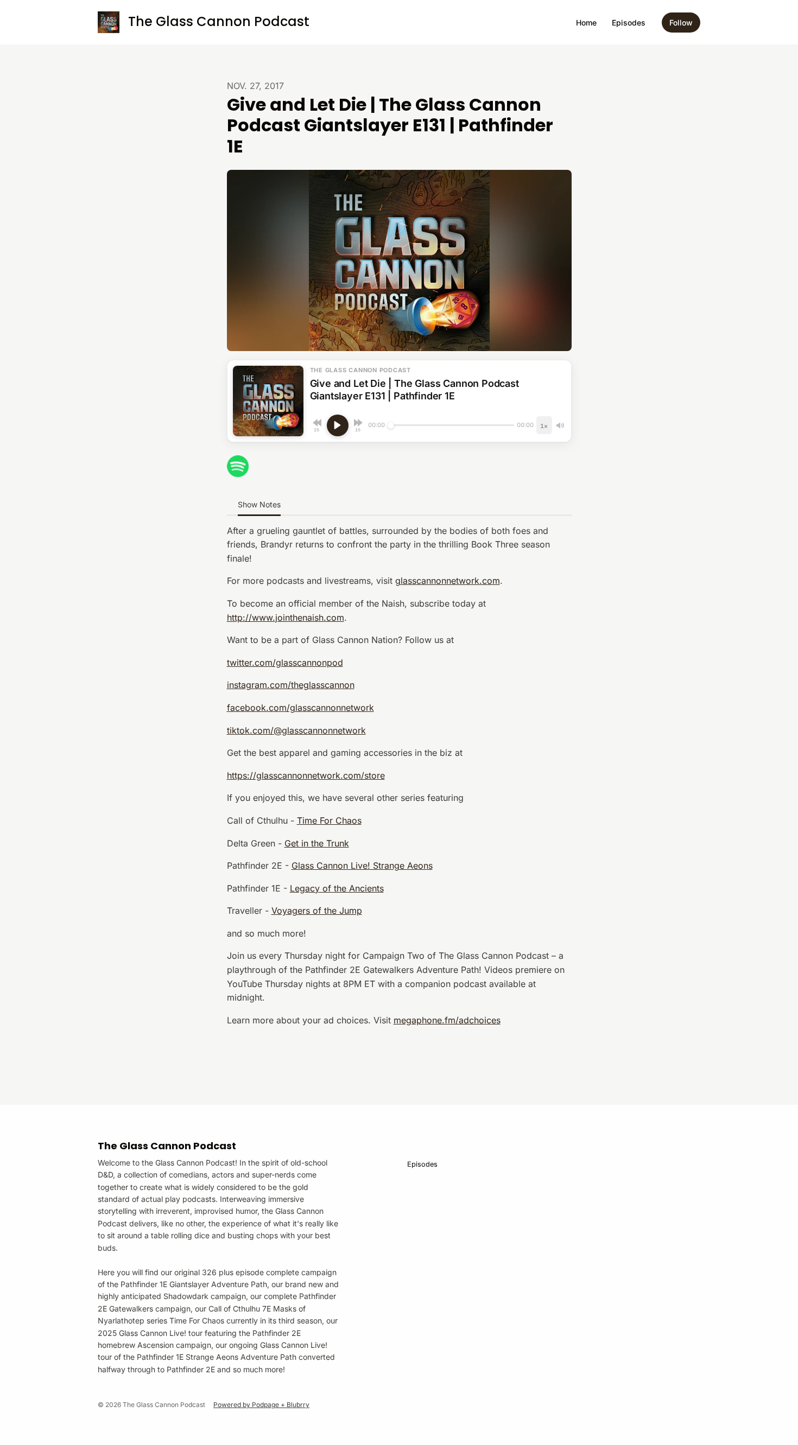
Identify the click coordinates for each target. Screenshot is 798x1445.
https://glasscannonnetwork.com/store (306, 775)
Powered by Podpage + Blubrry (261, 1405)
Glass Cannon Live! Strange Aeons (362, 865)
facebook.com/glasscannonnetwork (300, 707)
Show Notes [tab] (259, 504)
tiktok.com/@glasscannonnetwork (296, 730)
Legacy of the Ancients (337, 888)
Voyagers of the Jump (316, 910)
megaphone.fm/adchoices (447, 1020)
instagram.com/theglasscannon (290, 684)
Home (586, 22)
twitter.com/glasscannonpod (285, 662)
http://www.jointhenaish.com (285, 617)
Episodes (628, 22)
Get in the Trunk (316, 843)
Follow (681, 22)
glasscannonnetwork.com (447, 580)
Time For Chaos (329, 820)
